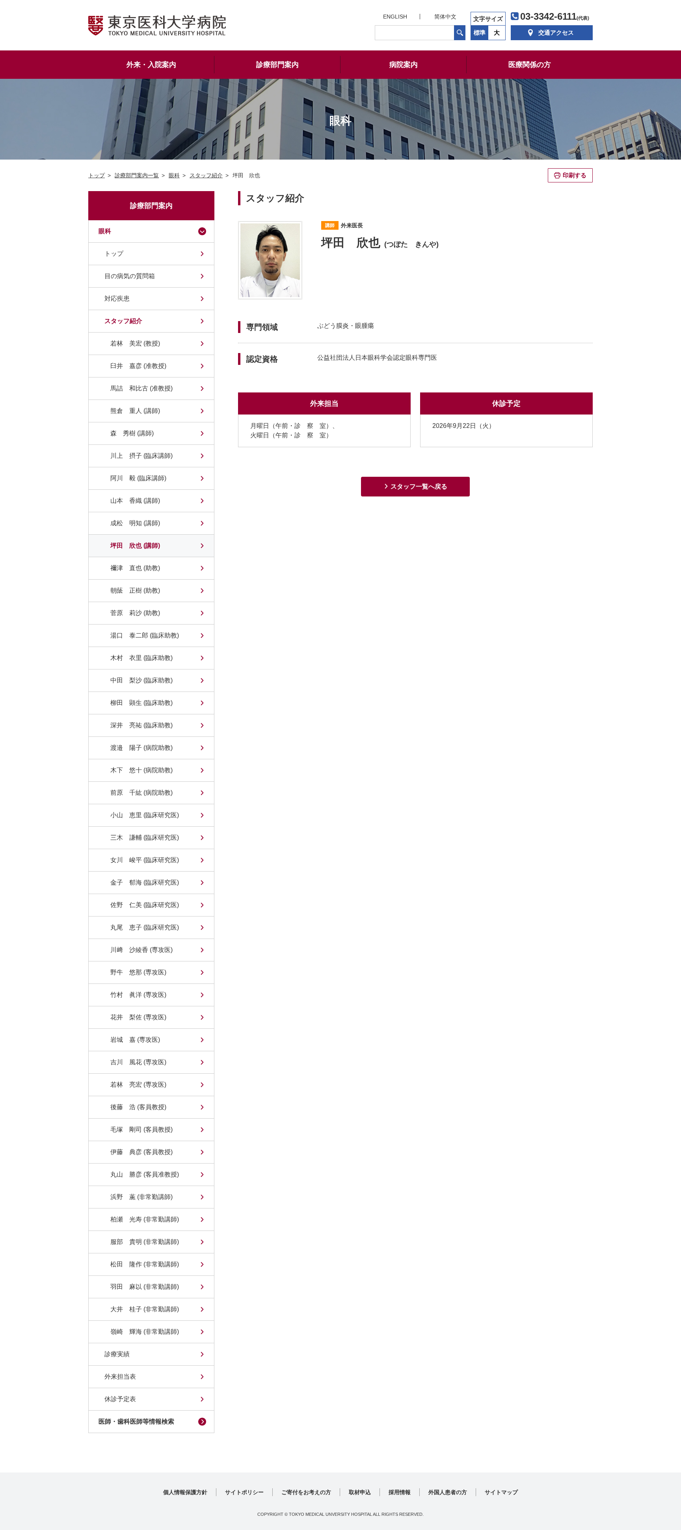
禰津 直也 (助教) (135, 568)
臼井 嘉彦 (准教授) (138, 366)
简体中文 (445, 16)
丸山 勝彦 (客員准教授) (144, 1174)
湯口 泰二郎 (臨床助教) (144, 635)
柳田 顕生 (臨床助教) (141, 702)
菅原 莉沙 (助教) (135, 613)
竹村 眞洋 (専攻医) (138, 994)
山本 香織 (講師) (135, 500)
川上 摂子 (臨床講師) (141, 455)
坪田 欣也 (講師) (135, 545)
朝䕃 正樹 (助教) (135, 590)
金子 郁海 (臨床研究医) (144, 882)
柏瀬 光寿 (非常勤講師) (144, 1219)
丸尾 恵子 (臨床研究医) (144, 927)
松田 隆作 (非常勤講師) (144, 1264)
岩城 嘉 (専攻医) (135, 1039)
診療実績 (117, 1354)
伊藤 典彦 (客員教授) (141, 1152)
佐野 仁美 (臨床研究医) (144, 905)
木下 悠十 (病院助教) (141, 770)
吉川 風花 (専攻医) (138, 1062)
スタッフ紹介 (123, 321)
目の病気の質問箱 (129, 276)
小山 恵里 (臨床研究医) (144, 815)
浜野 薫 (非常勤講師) (141, 1197)
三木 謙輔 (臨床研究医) (144, 837)
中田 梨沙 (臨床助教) (141, 680)
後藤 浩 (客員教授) (138, 1107)
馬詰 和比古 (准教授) (141, 388)
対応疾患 (117, 298)
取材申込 (360, 1492)
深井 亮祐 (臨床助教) (141, 725)
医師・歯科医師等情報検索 (136, 1421)
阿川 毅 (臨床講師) (138, 478)
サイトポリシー (244, 1492)
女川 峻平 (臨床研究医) (144, 860)
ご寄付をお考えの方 (306, 1492)
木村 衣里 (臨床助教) (141, 657)
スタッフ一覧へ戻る (419, 486)
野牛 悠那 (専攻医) (138, 972)
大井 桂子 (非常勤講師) (144, 1309)
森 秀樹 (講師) (132, 433)
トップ (113, 253)
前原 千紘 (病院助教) (141, 792)
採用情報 (400, 1492)
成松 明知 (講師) (135, 523)
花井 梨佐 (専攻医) (138, 1017)
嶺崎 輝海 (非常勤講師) (144, 1331)
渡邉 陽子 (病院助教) (141, 747)
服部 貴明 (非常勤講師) (144, 1241)
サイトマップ (501, 1492)
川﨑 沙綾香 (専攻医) (141, 949)
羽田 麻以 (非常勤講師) (144, 1286)
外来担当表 (120, 1376)
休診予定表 (120, 1399)
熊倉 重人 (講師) (135, 410)
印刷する (574, 175)
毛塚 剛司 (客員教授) (141, 1129)
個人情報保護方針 (185, 1492)
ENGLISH (395, 16)
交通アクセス (556, 32)
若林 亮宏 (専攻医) (138, 1084)
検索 (459, 32)
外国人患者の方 (447, 1492)
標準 (480, 32)
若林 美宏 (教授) (135, 343)
